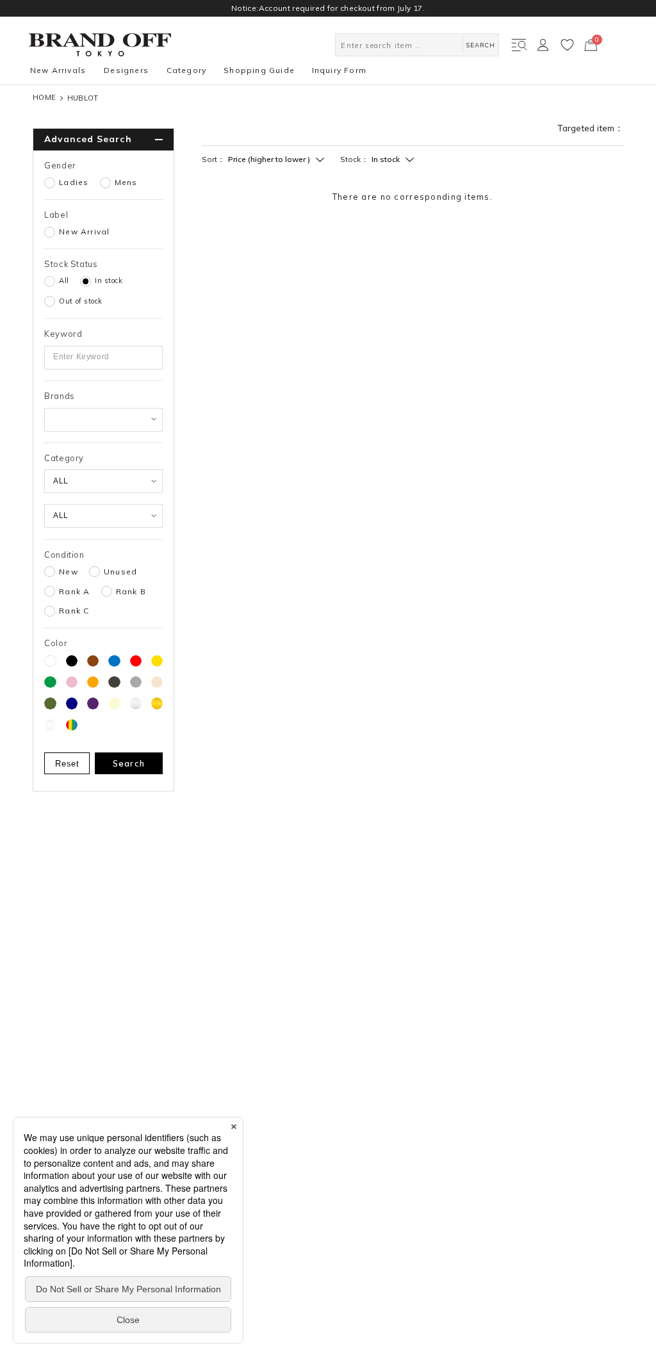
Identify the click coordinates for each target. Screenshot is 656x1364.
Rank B (131, 592)
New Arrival (84, 232)
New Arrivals (58, 70)
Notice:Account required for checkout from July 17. (328, 8)
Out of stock (80, 300)
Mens (126, 182)
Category (187, 70)
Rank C (74, 611)
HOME (44, 97)
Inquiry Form (339, 70)
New (68, 572)
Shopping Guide (259, 70)
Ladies (73, 182)
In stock (108, 280)
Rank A (74, 592)
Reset (67, 763)
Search (129, 763)
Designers (126, 70)
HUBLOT (82, 97)
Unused (120, 572)
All (64, 280)
